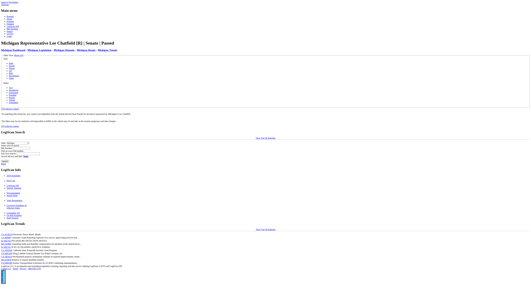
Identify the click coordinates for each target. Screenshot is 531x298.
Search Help (12, 195)
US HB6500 (6, 263)
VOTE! (10, 34)
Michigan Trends (107, 50)
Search (10, 31)
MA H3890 (6, 244)
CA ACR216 (7, 234)
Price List (11, 180)
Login (9, 36)
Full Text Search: (9, 153)
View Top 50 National (265, 229)
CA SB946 (6, 237)
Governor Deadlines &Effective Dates (17, 206)
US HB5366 (6, 253)
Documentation (13, 193)
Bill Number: (7, 148)
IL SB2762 (6, 241)
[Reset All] (18, 55)
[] (25, 156)
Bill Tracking (12, 29)
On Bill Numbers (14, 215)
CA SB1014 (6, 257)
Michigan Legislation (39, 50)
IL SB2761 (6, 247)
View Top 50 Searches (265, 138)
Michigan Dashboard (13, 50)
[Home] (5, 5)
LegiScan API (13, 26)
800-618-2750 (34, 269)
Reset (3, 164)
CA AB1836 (6, 250)
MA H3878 (6, 260)
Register (10, 16)
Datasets (10, 24)
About (9, 19)
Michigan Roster (86, 50)
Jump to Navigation (9, 2)
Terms (15, 269)
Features (10, 21)
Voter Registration (14, 200)
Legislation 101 (13, 213)
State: (3, 143)
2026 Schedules (13, 176)
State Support (12, 218)
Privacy (23, 269)
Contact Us (6, 269)
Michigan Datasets (64, 50)
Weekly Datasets (14, 188)
